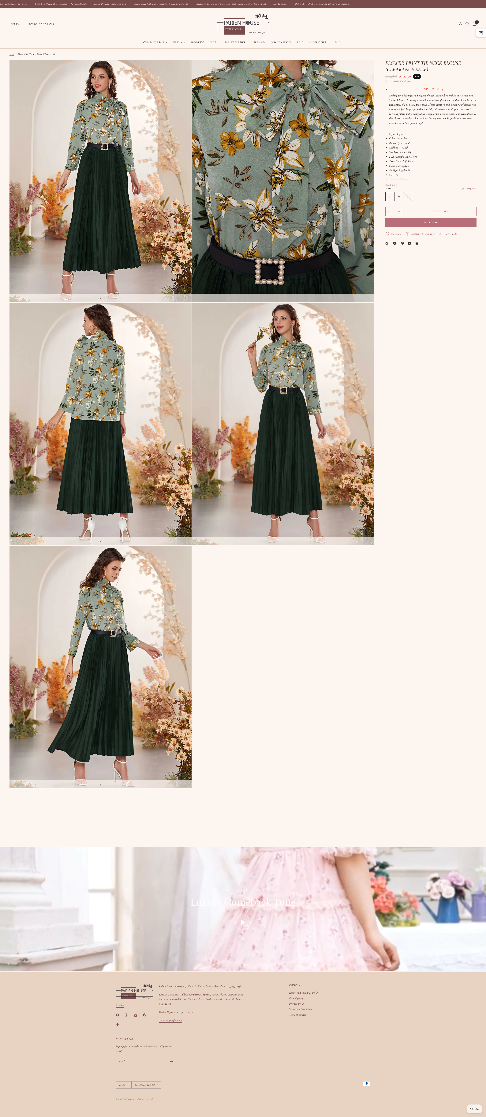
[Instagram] (129, 1015)
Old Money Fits (281, 42)
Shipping (389, 81)
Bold (300, 42)
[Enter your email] (171, 1061)
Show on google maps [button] (170, 1020)
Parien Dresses (234, 42)
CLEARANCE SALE (153, 42)
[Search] (467, 24)
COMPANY (295, 985)
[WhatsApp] (410, 243)
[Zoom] (183, 67)
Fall (337, 42)
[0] (474, 24)
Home (11, 54)
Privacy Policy (297, 1003)
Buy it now (431, 222)
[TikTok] (120, 1025)
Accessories (317, 42)
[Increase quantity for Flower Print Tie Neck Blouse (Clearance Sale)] (399, 211)
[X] (395, 243)
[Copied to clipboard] (417, 243)
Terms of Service (297, 1014)
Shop (212, 42)
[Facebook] (387, 243)
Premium (259, 42)
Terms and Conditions (300, 1009)
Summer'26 (197, 42)
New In (177, 42)
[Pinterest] (403, 243)
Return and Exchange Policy (304, 992)
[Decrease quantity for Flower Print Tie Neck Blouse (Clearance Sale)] (388, 211)
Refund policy (296, 998)
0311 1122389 (165, 1003)
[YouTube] (138, 1015)
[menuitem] (155, 42)
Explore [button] (120, 1005)
